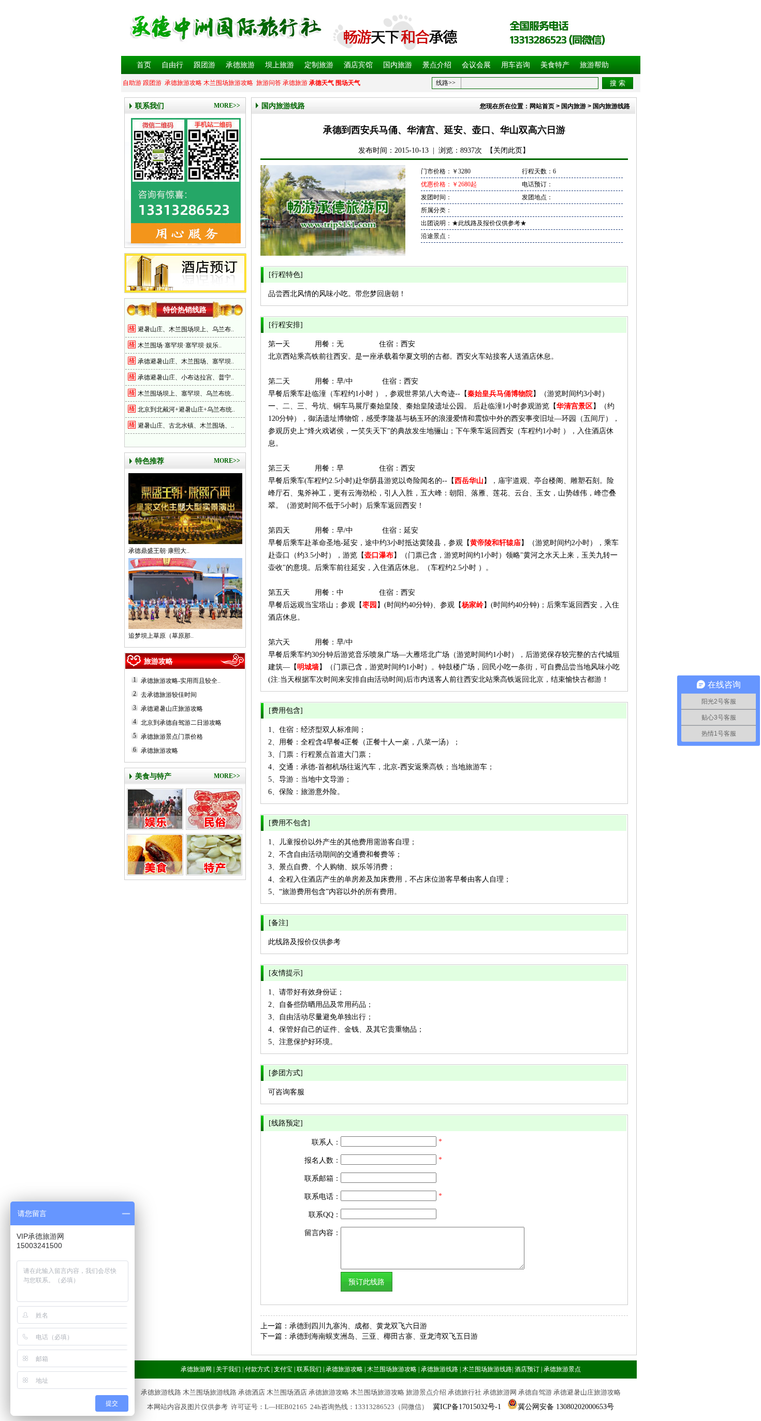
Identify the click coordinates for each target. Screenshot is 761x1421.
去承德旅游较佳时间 (169, 694)
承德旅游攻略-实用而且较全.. (181, 680)
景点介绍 (436, 65)
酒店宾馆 (358, 65)
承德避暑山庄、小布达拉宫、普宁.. (186, 377)
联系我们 (149, 106)
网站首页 (542, 106)
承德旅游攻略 (183, 82)
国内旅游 (397, 65)
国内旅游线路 (283, 106)
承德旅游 (240, 65)
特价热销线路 (185, 310)
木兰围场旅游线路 (487, 1369)
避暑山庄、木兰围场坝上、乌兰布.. (186, 329)
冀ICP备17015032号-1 (467, 1407)
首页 (144, 65)
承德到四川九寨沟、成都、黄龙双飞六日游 (358, 1326)
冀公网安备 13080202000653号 (566, 1407)
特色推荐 (149, 461)
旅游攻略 (158, 661)
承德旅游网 (196, 1369)
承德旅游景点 (562, 1369)
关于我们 (228, 1369)
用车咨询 (515, 65)
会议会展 (476, 65)
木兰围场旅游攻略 (228, 82)
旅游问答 (268, 82)
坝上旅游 (279, 65)
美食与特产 (153, 776)
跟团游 (204, 65)
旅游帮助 (594, 65)
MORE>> (227, 105)
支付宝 (283, 1369)
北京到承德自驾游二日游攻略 (181, 722)
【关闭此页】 (508, 150)
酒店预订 (527, 1369)
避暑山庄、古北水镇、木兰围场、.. (186, 425)
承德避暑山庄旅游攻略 (172, 708)
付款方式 (257, 1369)
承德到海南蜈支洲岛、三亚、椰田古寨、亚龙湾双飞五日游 (383, 1336)
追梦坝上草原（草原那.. (161, 635)
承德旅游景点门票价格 (172, 736)
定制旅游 (318, 65)
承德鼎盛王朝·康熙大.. (158, 550)
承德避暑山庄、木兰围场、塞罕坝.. (186, 361)
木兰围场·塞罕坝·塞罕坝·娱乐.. (180, 345)
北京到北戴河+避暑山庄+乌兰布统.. (186, 409)
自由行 (172, 65)
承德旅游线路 (439, 1369)
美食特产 (554, 65)
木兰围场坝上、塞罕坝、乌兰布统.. (186, 393)
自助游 (132, 82)
